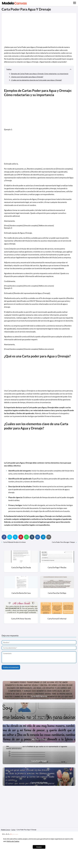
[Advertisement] (39, 30)
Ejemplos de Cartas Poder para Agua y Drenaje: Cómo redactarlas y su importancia (39, 74)
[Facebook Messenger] (9, 537)
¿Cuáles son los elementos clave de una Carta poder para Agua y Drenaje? (36, 80)
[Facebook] (4, 537)
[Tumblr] (32, 537)
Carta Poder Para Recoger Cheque (63, 542)
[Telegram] (43, 537)
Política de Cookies (13, 841)
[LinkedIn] (37, 537)
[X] (15, 537)
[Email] (48, 537)
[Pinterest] (20, 537)
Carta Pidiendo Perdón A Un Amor (14, 542)
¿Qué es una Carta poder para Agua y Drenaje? (27, 77)
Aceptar (39, 847)
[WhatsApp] (26, 537)
